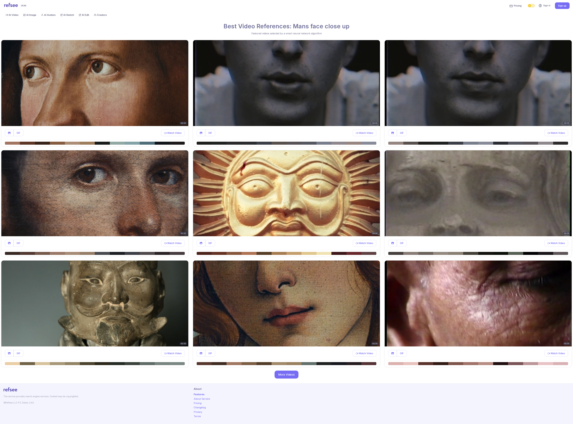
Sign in (544, 5)
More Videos (286, 374)
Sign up (562, 5)
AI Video (14, 14)
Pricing (518, 5)
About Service (202, 398)
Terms (197, 416)
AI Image (31, 14)
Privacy (198, 411)
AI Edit (85, 14)
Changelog (200, 407)
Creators (102, 14)
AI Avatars (50, 14)
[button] (9, 133)
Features (199, 394)
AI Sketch (68, 14)
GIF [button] (18, 132)
